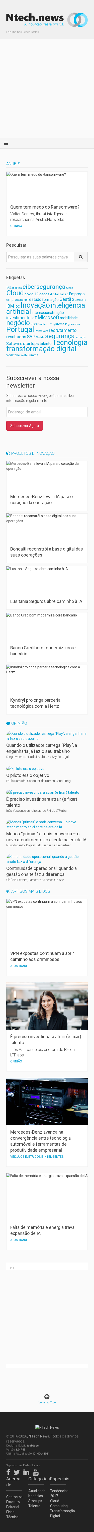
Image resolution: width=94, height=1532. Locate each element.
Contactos (14, 1497)
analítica (17, 288)
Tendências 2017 (58, 1493)
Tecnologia (69, 342)
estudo (35, 299)
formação (50, 299)
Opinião (18, 723)
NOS (34, 324)
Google (79, 300)
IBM (10, 306)
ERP (26, 300)
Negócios (35, 1496)
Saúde (40, 337)
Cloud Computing (58, 1503)
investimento (18, 317)
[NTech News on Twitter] (18, 1471)
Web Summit (29, 355)
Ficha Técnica (12, 1514)
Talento (34, 1506)
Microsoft (48, 317)
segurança (60, 336)
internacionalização (48, 312)
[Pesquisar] (81, 257)
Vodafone (13, 355)
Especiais (58, 1478)
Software (14, 343)
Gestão (66, 299)
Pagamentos (72, 324)
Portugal (20, 329)
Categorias (36, 1478)
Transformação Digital (58, 1513)
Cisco (69, 288)
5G (8, 288)
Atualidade (36, 1491)
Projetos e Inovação (32, 453)
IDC (17, 306)
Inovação (35, 305)
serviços (80, 337)
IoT (34, 318)
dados (44, 294)
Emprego (77, 294)
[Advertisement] (47, 89)
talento (46, 343)
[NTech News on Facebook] (9, 1471)
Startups (35, 1501)
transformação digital (41, 348)
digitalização (59, 294)
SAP (31, 336)
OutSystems (55, 324)
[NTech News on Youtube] (37, 1471)
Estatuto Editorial (13, 1504)
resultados (16, 336)
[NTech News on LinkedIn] (27, 1471)
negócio (18, 323)
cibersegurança (44, 286)
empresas (14, 300)
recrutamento (62, 330)
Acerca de (13, 1481)
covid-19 (32, 294)
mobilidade (69, 318)
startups (31, 343)
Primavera (41, 331)
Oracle (41, 324)
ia (85, 300)
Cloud (15, 293)
